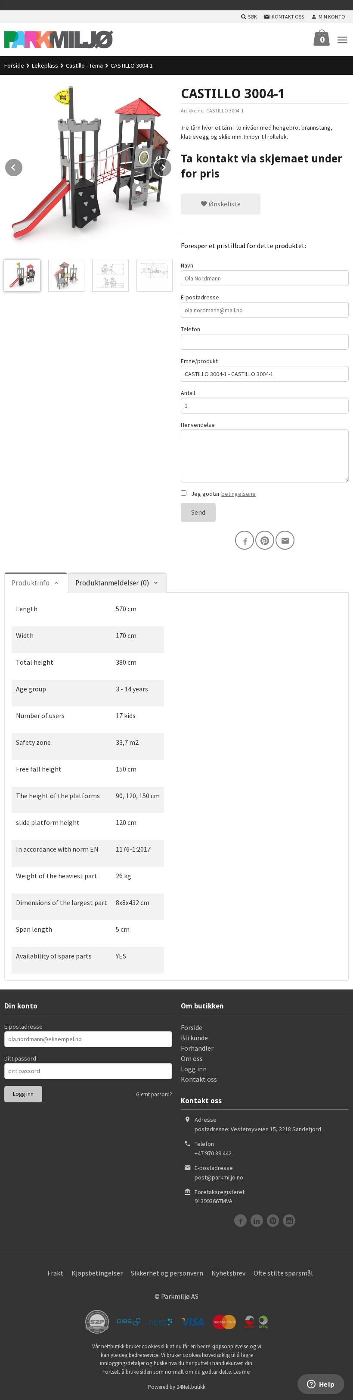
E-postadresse (200, 297)
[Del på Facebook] (244, 540)
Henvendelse (198, 425)
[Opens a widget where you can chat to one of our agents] (320, 1385)
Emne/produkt (199, 361)
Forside (14, 65)
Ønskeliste (224, 203)
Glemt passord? (154, 1094)
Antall (188, 393)
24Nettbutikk (190, 1387)
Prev (22, 166)
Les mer (242, 1371)
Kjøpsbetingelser (97, 1273)
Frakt (55, 1273)
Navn (187, 265)
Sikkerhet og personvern (167, 1273)
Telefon (190, 329)
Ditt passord (20, 1058)
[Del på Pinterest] (264, 540)
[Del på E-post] (285, 540)
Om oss (192, 1058)
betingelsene (238, 494)
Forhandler (197, 1048)
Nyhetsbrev (228, 1273)
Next (171, 166)
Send (198, 512)
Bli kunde (194, 1037)
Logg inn (194, 1068)
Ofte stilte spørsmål (283, 1273)
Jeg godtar (223, 494)
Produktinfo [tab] (31, 583)
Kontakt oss (199, 1079)
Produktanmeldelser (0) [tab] (112, 583)
